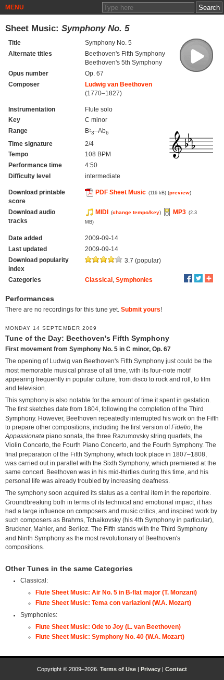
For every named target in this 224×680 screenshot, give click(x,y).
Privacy (150, 669)
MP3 (179, 212)
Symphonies (134, 280)
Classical (99, 280)
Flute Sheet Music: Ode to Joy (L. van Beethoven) (108, 627)
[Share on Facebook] (188, 278)
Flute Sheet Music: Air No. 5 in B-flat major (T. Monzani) (116, 592)
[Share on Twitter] (198, 278)
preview (179, 192)
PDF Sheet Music (120, 192)
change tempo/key (136, 212)
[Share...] (209, 278)
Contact (176, 669)
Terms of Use (118, 669)
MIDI (101, 212)
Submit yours (140, 309)
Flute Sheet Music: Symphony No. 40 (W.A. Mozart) (109, 637)
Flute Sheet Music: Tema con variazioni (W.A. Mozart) (113, 603)
